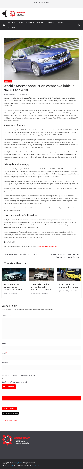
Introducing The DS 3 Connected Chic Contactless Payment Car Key (64, 255)
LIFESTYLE (50, 22)
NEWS (21, 22)
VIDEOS (60, 22)
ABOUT (10, 22)
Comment (6, 315)
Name (4, 343)
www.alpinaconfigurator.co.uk (47, 246)
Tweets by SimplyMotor (9, 420)
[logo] (16, 436)
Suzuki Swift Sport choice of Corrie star (69, 285)
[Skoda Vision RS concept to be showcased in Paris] (14, 269)
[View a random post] (79, 24)
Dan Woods (25, 94)
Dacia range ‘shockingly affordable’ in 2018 (20, 254)
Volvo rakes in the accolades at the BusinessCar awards (41, 287)
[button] (14, 22)
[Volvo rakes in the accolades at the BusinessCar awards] (41, 269)
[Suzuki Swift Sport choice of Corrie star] (69, 269)
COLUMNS (40, 22)
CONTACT (11, 27)
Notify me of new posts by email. (15, 382)
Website (5, 363)
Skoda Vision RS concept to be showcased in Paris (13, 287)
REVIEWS (29, 22)
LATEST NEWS (7, 81)
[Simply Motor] (4, 24)
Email (4, 353)
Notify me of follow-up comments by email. (19, 375)
